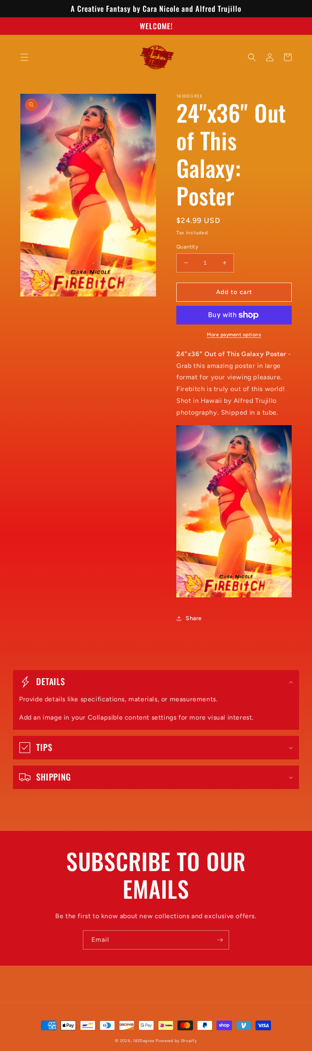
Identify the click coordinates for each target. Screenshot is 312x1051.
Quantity (187, 247)
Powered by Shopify (176, 1040)
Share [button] (194, 618)
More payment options (234, 334)
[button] (24, 57)
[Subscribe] (220, 939)
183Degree (143, 1040)
